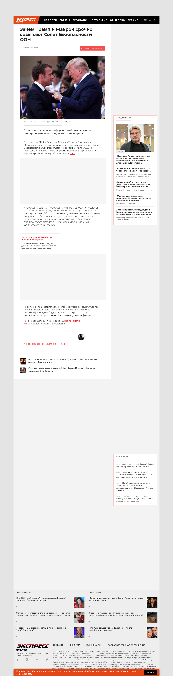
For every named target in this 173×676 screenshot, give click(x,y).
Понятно (150, 673)
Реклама (75, 645)
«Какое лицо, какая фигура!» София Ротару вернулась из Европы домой (116, 599)
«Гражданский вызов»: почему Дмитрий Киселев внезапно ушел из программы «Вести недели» (133, 184)
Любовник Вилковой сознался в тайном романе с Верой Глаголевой (41, 629)
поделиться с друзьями (92, 48)
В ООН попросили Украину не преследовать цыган (37, 238)
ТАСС (72, 153)
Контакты (58, 645)
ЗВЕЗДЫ (65, 20)
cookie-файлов (23, 674)
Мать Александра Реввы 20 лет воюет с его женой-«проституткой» (110, 629)
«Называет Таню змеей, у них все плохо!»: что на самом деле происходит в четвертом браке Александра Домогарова (133, 159)
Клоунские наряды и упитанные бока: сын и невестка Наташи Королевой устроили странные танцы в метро (43, 614)
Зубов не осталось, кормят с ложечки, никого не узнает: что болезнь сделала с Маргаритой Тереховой (116, 614)
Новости (50, 20)
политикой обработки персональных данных (95, 671)
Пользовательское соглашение (126, 645)
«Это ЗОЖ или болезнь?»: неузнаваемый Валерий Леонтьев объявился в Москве (41, 599)
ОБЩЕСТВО (117, 20)
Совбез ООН (62, 344)
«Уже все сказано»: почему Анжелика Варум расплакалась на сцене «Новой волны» (133, 198)
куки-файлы (93, 645)
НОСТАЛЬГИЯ (98, 20)
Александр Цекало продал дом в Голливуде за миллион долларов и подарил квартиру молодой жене (134, 212)
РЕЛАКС (133, 20)
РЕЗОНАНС (80, 20)
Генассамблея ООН (32, 344)
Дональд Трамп (49, 344)
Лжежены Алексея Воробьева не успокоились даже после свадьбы (133, 169)
